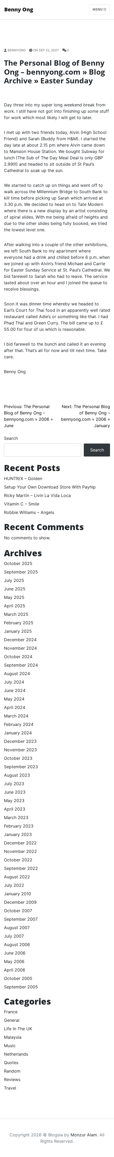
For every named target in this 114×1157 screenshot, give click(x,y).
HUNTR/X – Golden (23, 478)
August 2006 (17, 944)
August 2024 (17, 673)
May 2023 (14, 800)
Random (12, 1071)
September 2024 (21, 665)
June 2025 (14, 588)
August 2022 (17, 876)
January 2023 (18, 834)
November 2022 (20, 851)
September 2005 (21, 986)
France (10, 1011)
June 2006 (14, 953)
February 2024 (18, 724)
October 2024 (18, 656)
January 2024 (18, 732)
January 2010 (17, 893)
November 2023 (20, 749)
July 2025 (14, 580)
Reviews (12, 1079)
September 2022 (21, 868)
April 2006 (14, 970)
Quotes (11, 1062)
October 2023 (18, 758)
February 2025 (18, 622)
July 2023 (14, 783)
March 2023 (16, 817)
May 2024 (14, 699)
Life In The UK (18, 1028)
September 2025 (21, 572)
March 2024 (16, 715)
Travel (10, 1088)
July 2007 (14, 936)
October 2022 (18, 859)
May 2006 (14, 961)
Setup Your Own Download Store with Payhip (50, 487)
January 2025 (18, 631)
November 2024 (20, 648)
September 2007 (21, 919)
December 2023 (20, 741)
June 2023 (14, 792)
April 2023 (14, 809)
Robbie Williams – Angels (29, 512)
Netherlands (16, 1054)
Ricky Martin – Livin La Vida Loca (37, 495)
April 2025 (14, 605)
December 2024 (20, 639)
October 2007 (18, 910)
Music (10, 1045)
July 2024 (14, 682)
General (11, 1020)
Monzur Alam (84, 1134)
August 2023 (17, 775)
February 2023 (18, 826)
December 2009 (20, 902)
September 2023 (21, 766)
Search (11, 438)
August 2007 (17, 927)
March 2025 (16, 614)
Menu (98, 9)
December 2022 (20, 843)
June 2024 (14, 690)
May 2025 (14, 597)
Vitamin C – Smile (21, 504)
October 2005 (18, 978)
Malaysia (12, 1037)
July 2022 (14, 885)
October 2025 (18, 563)
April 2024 (14, 707)
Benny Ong (18, 9)
